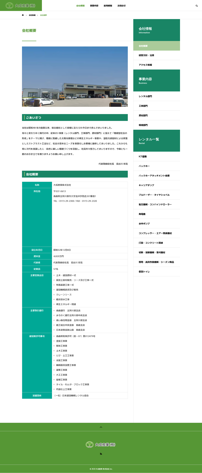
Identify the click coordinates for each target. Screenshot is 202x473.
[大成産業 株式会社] (21, 5)
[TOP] (101, 427)
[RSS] (101, 453)
